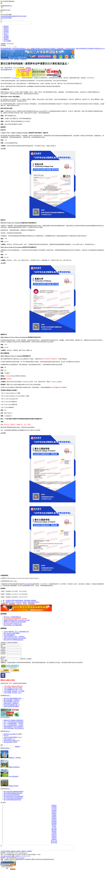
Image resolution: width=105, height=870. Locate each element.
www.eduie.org (15, 77)
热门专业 (54, 808)
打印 (25, 603)
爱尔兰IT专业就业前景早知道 (12, 794)
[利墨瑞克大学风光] (4, 786)
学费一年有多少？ (9, 739)
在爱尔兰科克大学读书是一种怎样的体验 (15, 638)
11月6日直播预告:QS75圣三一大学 (13, 689)
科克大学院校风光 (13, 776)
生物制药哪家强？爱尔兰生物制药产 (13, 726)
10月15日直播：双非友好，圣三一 (13, 692)
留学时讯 (54, 805)
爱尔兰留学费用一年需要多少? (12, 700)
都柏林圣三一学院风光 (15, 757)
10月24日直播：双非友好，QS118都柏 (14, 691)
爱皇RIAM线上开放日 (8, 680)
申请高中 (54, 813)
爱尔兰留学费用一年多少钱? (11, 701)
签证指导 (54, 831)
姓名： (2, 645)
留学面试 (54, 824)
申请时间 (54, 818)
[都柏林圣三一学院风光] (4, 757)
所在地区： (4, 647)
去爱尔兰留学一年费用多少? (11, 703)
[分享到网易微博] (8, 70)
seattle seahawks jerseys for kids (23, 50)
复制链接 (12, 603)
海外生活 (54, 834)
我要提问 (17, 746)
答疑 (29, 67)
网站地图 (8, 16)
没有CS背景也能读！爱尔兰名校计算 (14, 728)
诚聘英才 (18, 851)
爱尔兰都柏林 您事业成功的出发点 (13, 793)
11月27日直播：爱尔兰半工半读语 (13, 687)
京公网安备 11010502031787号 (22, 856)
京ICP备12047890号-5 (6, 856)
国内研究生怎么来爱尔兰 (10, 734)
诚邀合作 (13, 851)
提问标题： (4, 644)
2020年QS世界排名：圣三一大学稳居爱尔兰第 (16, 631)
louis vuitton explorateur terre (8, 50)
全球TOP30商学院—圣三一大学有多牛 (14, 636)
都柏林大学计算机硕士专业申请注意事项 (15, 621)
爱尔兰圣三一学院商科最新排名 (12, 617)
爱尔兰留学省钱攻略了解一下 (12, 704)
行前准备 (54, 833)
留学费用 (54, 807)
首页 (11, 59)
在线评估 (54, 837)
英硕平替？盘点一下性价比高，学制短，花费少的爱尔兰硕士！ (23, 602)
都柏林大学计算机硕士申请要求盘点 (13, 720)
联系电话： (4, 650)
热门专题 (54, 828)
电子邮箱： (4, 652)
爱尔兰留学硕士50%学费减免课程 (13, 625)
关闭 (7, 868)
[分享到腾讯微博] (5, 70)
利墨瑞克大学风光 (13, 786)
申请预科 (54, 815)
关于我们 (3, 851)
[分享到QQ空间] (1, 70)
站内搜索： (4, 45)
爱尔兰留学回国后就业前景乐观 (12, 799)
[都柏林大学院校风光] (4, 767)
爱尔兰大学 (54, 841)
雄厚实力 (24, 851)
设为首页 (24, 16)
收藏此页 (4, 603)
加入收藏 (3, 16)
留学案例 (54, 823)
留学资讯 (18, 16)
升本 (5, 735)
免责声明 (29, 851)
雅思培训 (54, 829)
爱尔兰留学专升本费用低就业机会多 (13, 639)
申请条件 (54, 816)
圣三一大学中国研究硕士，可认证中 (13, 725)
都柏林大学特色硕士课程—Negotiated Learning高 (17, 620)
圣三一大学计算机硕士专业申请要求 (13, 722)
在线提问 (54, 836)
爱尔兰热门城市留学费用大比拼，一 (13, 698)
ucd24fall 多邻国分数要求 (10, 737)
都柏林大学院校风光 (14, 767)
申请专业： (4, 654)
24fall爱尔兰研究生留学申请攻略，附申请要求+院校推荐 (21, 600)
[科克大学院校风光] (4, 776)
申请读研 (54, 810)
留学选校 (54, 821)
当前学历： (4, 649)
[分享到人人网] (6, 70)
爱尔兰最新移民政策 (9, 635)
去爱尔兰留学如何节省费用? (11, 706)
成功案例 (13, 16)
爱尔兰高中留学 (8, 742)
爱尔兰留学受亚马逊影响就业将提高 (13, 791)
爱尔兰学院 (54, 842)
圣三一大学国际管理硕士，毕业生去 (13, 723)
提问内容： (4, 657)
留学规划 (16, 59)
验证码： (3, 658)
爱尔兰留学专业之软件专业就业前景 (13, 796)
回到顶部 (31, 603)
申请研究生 (23, 59)
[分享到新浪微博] (3, 70)
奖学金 (54, 826)
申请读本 (54, 811)
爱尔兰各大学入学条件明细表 (12, 633)
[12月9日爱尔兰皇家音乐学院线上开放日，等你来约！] (3, 677)
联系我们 (8, 851)
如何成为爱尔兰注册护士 (10, 740)
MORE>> (8, 672)
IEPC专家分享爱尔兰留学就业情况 (13, 798)
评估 (27, 67)
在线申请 (54, 839)
